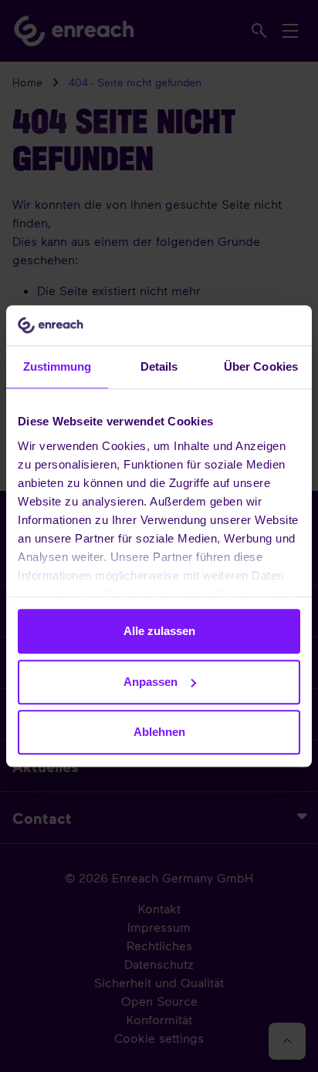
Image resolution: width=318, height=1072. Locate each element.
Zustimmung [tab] (57, 366)
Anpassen (150, 681)
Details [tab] (159, 366)
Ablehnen (159, 731)
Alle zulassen (159, 630)
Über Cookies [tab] (261, 366)
